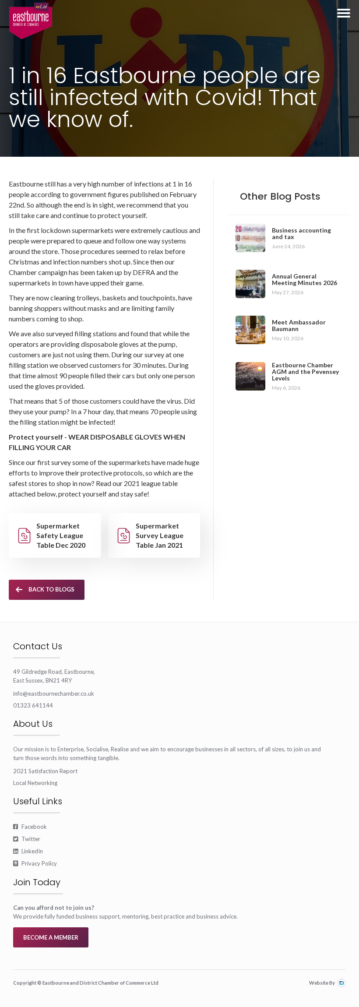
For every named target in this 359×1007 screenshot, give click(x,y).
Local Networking (35, 782)
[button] (343, 13)
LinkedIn (28, 851)
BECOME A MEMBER (50, 937)
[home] (31, 21)
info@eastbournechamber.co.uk (53, 693)
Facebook (30, 826)
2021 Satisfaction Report (45, 771)
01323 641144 (33, 705)
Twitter (26, 838)
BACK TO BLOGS (51, 589)
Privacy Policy (35, 863)
